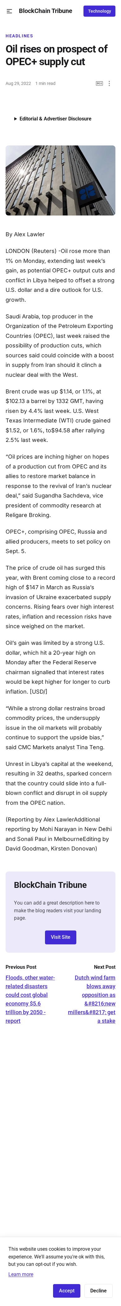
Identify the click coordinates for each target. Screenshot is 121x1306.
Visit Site (60, 937)
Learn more (20, 1274)
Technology (99, 11)
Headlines (20, 35)
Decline (98, 1291)
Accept (66, 1291)
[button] (9, 11)
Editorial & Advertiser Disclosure (56, 119)
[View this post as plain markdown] (99, 83)
